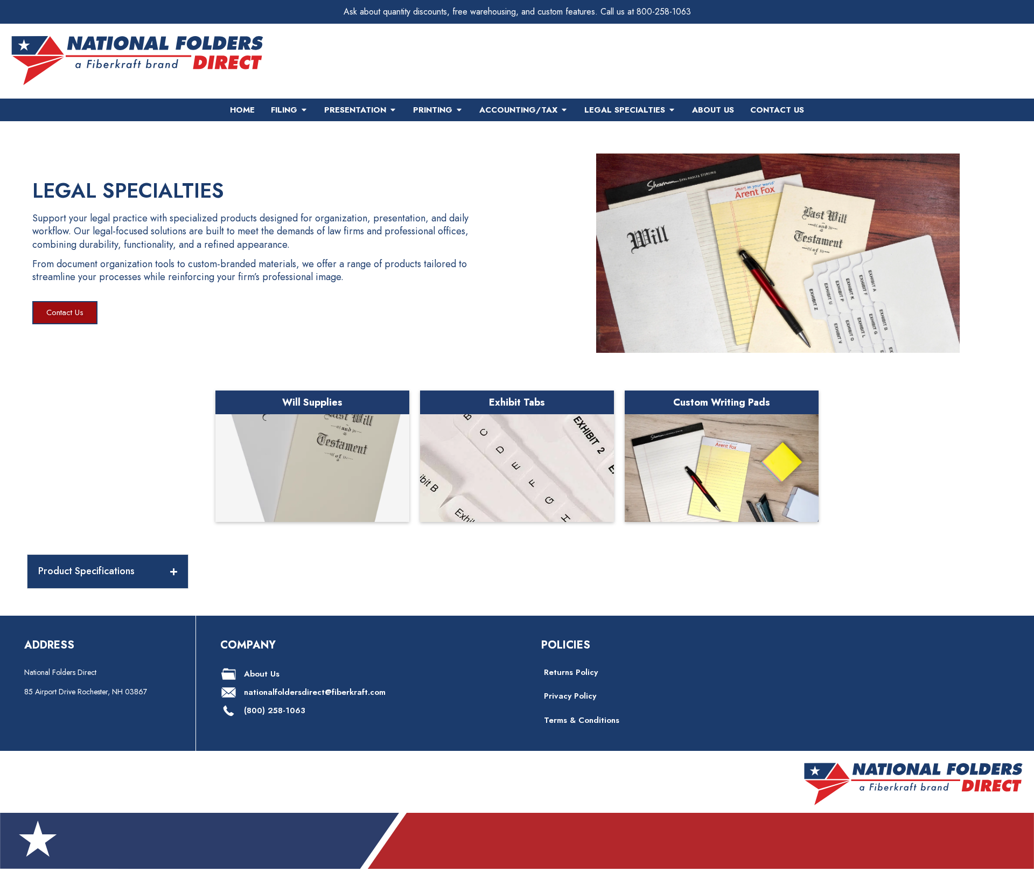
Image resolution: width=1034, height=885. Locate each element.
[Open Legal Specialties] (672, 110)
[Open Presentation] (393, 110)
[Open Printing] (459, 110)
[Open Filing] (304, 110)
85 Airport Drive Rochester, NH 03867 (85, 691)
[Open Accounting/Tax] (564, 110)
